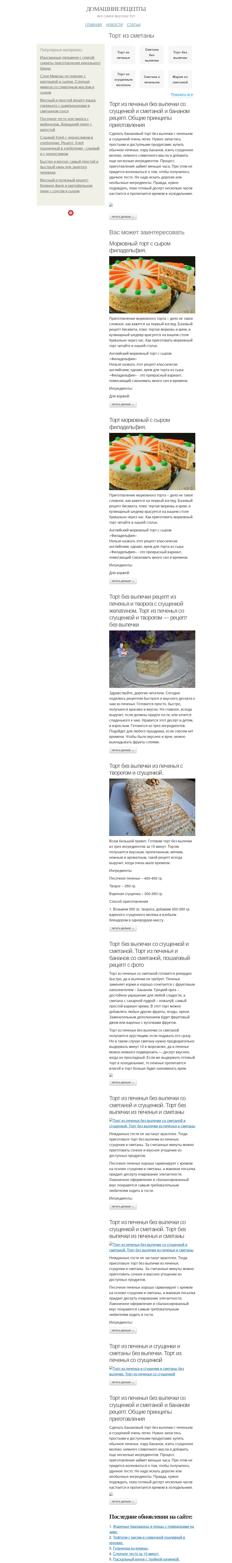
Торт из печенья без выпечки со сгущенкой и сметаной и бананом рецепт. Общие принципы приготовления (149, 114)
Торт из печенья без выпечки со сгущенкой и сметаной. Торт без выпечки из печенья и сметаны (147, 1229)
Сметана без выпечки (152, 54)
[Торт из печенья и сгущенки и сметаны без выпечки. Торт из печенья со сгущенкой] (152, 1371)
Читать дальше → (123, 216)
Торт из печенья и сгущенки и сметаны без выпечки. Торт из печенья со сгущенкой (145, 1353)
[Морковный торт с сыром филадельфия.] (152, 284)
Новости (114, 24)
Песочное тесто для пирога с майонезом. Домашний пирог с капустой (66, 124)
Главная (93, 24)
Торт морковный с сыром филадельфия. (139, 423)
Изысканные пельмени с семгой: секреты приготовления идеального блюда (70, 63)
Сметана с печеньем (152, 79)
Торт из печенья (123, 55)
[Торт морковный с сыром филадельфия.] (152, 461)
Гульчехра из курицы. (131, 1548)
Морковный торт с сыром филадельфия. (139, 247)
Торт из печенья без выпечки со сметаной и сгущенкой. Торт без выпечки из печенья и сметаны (147, 1105)
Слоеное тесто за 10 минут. (136, 1553)
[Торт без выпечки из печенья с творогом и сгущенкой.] (152, 807)
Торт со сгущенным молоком (123, 79)
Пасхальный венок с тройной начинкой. (146, 1559)
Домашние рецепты (116, 8)
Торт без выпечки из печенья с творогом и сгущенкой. (146, 769)
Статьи (133, 24)
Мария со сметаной (180, 79)
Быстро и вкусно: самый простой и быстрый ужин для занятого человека (69, 167)
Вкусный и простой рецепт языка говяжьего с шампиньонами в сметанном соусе (68, 105)
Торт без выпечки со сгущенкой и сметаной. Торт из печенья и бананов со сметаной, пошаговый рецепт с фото (149, 954)
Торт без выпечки (180, 55)
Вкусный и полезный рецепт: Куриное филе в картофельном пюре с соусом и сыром (66, 185)
